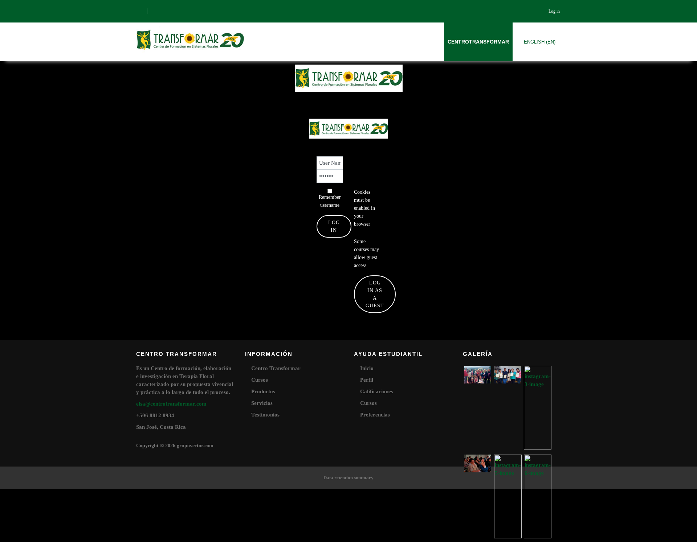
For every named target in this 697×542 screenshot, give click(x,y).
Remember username (330, 201)
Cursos (259, 380)
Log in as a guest (375, 294)
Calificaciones (376, 391)
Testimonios (265, 415)
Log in (554, 11)
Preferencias (375, 415)
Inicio (367, 368)
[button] (358, 231)
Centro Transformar (276, 368)
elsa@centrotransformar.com (171, 404)
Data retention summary (348, 477)
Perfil (366, 380)
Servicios (262, 403)
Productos (263, 391)
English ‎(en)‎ (539, 42)
